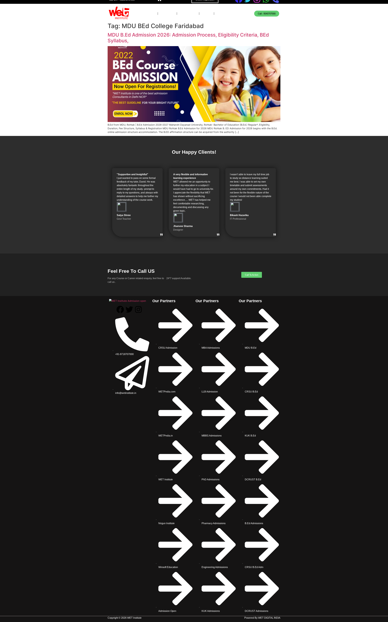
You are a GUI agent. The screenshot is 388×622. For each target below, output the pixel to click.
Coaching (188, 13)
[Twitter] (129, 309)
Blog (206, 13)
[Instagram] (138, 309)
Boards (167, 13)
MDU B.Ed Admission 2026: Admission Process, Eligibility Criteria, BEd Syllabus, (188, 38)
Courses (147, 13)
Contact (224, 13)
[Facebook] (120, 309)
